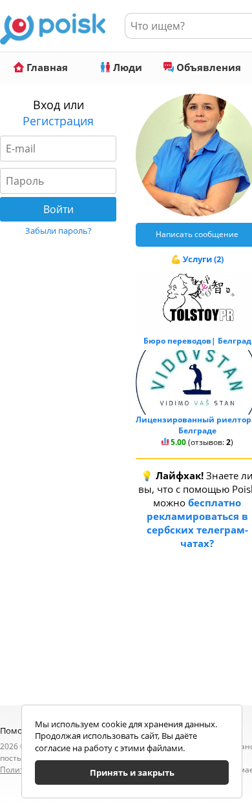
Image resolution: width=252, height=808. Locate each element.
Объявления (207, 67)
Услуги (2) (203, 259)
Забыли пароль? (58, 230)
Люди (126, 67)
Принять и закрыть (132, 772)
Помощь (18, 730)
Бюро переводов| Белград (197, 340)
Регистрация (58, 121)
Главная (46, 67)
